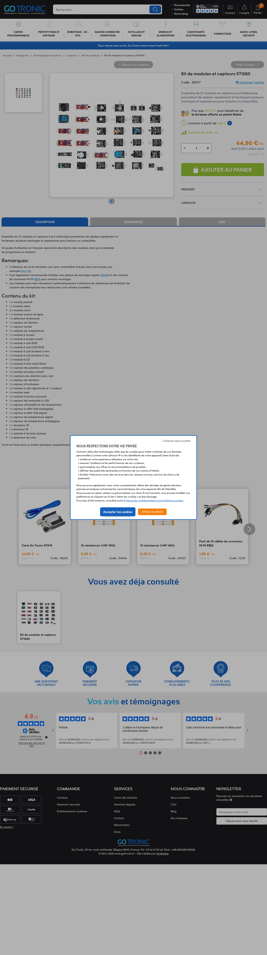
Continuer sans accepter (177, 440)
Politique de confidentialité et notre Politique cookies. (154, 500)
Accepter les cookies (117, 511)
